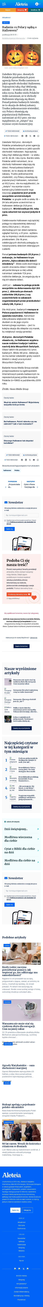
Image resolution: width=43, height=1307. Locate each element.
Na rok (21, 1261)
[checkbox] (5, 520)
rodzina (6, 945)
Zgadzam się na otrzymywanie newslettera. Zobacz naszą (21, 522)
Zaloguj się (33, 638)
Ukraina (7, 1083)
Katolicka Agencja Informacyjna (13, 38)
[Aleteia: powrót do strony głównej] (21, 4)
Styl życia (21, 1225)
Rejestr (7, 10)
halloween (7, 470)
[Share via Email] (34, 136)
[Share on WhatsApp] (38, 136)
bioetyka (7, 1002)
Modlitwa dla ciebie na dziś (19, 862)
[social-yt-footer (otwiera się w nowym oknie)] (15, 1269)
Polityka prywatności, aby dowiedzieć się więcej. (21, 523)
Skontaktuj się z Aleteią (21, 1296)
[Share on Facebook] (22, 136)
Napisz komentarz (21, 646)
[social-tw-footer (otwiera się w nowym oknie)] (24, 1269)
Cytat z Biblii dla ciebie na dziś (19, 850)
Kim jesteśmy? (22, 1284)
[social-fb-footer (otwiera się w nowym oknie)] (19, 1269)
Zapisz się (9, 529)
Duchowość (22, 1228)
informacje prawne (21, 1288)
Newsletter (21, 1238)
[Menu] (7, 4)
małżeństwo (8, 1122)
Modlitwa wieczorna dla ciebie (18, 838)
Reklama (21, 1251)
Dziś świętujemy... (16, 829)
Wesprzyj (20, 10)
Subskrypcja (21, 1245)
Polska (17, 470)
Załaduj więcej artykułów (21, 728)
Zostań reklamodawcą (21, 1292)
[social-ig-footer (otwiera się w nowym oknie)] (28, 1269)
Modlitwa (34, 10)
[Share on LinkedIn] (26, 136)
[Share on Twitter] (30, 136)
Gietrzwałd (8, 1044)
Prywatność (22, 1300)
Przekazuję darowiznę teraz (17, 594)
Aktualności (6, 17)
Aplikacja (21, 1241)
